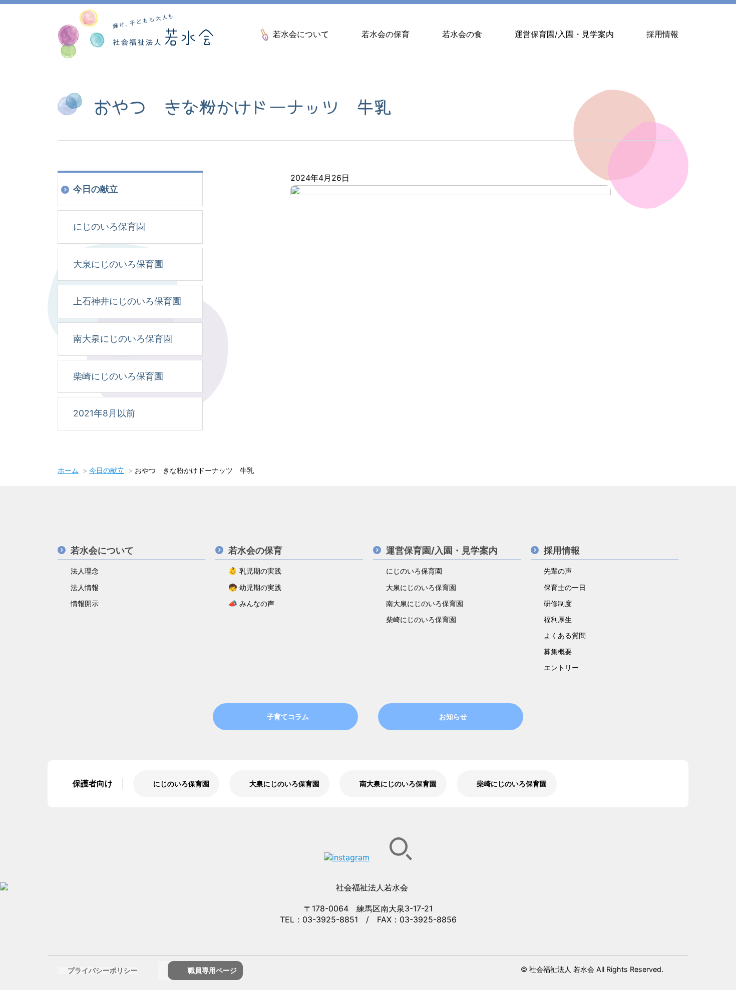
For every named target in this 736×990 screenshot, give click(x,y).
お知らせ (453, 716)
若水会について (301, 34)
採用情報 (662, 34)
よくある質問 (565, 635)
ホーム (68, 470)
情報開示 (85, 603)
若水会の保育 (385, 34)
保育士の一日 (565, 587)
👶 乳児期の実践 (254, 571)
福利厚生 (558, 619)
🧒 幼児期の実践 (254, 587)
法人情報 (85, 587)
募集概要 (558, 651)
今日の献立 (95, 189)
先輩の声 (558, 571)
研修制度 (558, 603)
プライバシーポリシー (103, 970)
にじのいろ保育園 (109, 226)
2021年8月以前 (104, 413)
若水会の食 (462, 34)
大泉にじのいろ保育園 (118, 264)
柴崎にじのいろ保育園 (118, 376)
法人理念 (85, 571)
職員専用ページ (212, 970)
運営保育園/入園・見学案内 (564, 34)
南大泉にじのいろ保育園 (122, 338)
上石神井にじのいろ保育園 (127, 301)
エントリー (561, 667)
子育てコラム (288, 716)
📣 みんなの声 (251, 603)
